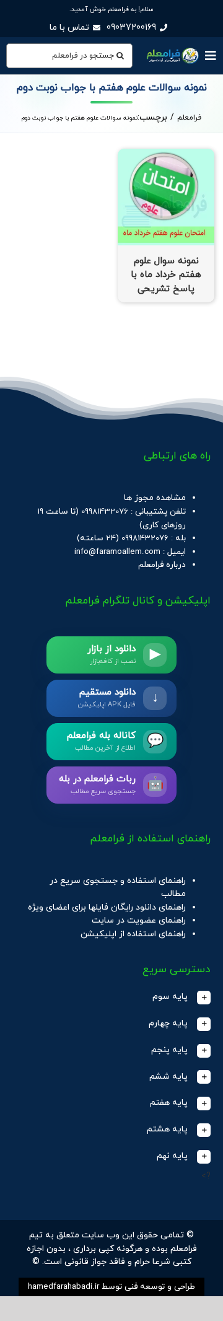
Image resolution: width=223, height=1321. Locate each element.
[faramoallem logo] (172, 49)
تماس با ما (69, 27)
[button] (111, 997)
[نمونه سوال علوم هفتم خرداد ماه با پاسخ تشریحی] (166, 155)
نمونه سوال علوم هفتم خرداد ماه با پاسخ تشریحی (166, 275)
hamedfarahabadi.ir (63, 1286)
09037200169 (131, 27)
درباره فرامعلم (162, 565)
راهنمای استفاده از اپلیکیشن (133, 934)
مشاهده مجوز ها (155, 498)
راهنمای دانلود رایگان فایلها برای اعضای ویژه (107, 907)
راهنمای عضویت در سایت (139, 920)
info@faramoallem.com (117, 552)
